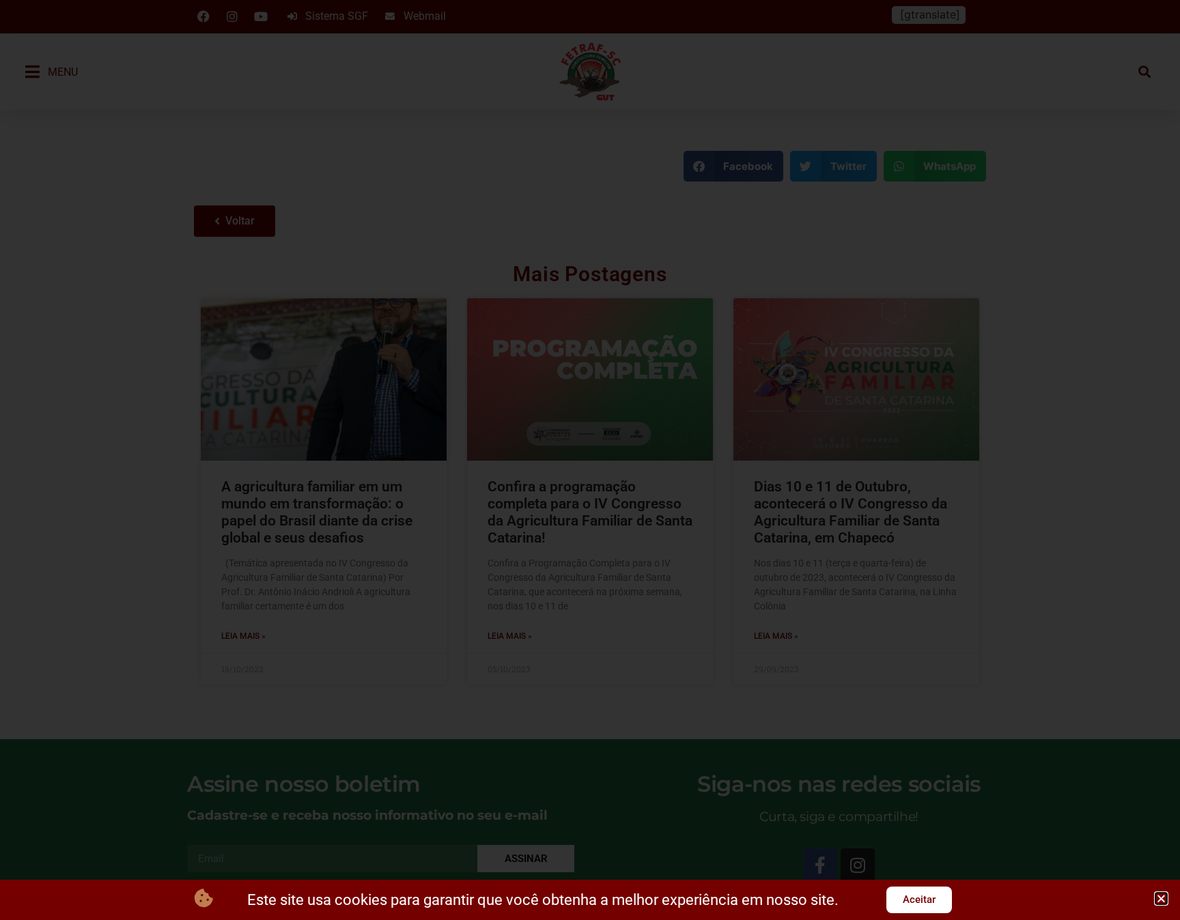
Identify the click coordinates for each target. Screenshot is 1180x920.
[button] (1161, 898)
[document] (590, 460)
